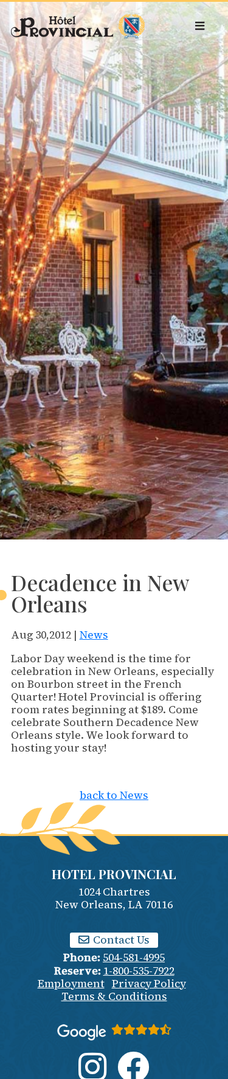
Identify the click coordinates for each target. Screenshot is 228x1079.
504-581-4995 (134, 957)
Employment (71, 983)
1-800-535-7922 (138, 971)
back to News (114, 795)
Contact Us (120, 940)
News (94, 635)
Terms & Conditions (114, 996)
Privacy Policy (149, 983)
